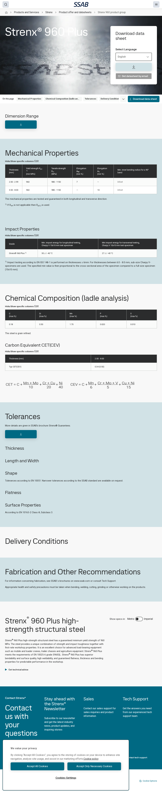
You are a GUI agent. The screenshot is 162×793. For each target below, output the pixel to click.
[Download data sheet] (133, 67)
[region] (66, 765)
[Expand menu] (123, 99)
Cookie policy (91, 758)
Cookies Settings (66, 777)
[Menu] (156, 4)
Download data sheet (145, 99)
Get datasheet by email (135, 76)
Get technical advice (18, 669)
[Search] (6, 4)
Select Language (126, 49)
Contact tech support (136, 757)
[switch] (139, 619)
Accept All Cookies (37, 766)
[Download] (21, 124)
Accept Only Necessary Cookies (94, 766)
